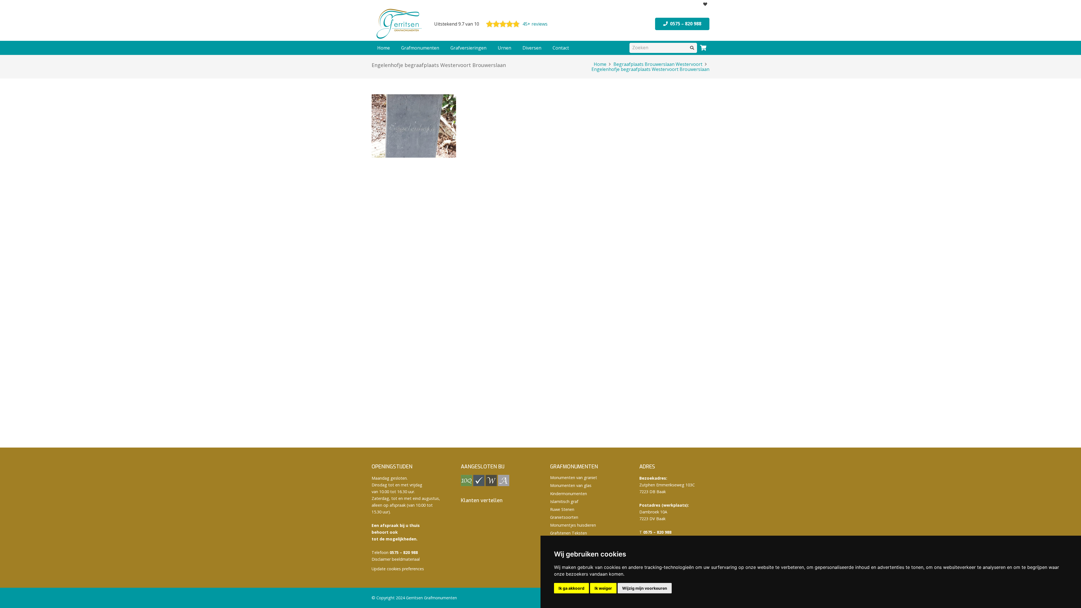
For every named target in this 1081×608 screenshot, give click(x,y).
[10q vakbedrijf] (466, 484)
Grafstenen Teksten (568, 533)
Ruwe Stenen (562, 509)
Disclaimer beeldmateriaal (396, 559)
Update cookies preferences (398, 568)
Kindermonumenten (568, 493)
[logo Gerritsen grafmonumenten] (400, 23)
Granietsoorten (564, 517)
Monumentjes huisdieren (573, 525)
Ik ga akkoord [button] (571, 588)
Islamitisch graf (564, 501)
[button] (442, 48)
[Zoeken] (692, 48)
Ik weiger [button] (603, 588)
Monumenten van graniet (573, 477)
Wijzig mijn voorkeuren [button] (644, 588)
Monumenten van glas (570, 485)
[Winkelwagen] (703, 48)
